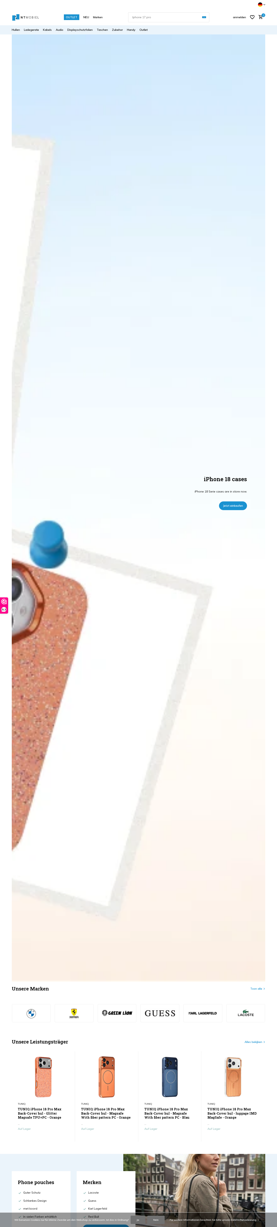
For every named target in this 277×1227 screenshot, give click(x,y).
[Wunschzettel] (252, 17)
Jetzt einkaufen (233, 505)
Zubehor (117, 30)
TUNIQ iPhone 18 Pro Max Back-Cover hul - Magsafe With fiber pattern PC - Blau (166, 1113)
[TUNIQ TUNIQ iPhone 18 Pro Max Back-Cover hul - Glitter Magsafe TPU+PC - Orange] (43, 1077)
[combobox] (168, 17)
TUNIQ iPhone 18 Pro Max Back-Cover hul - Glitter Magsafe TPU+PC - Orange (39, 1113)
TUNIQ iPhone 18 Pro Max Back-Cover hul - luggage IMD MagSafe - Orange (232, 1113)
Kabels (47, 30)
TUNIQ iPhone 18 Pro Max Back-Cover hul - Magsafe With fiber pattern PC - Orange (106, 1113)
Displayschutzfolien (80, 30)
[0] (260, 17)
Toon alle (256, 988)
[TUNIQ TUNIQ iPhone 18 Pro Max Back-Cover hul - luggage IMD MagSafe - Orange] (233, 1077)
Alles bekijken (253, 1042)
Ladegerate (31, 30)
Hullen (16, 30)
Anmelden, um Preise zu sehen (43, 1137)
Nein (156, 1219)
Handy (131, 30)
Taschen (102, 30)
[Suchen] (204, 17)
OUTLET (71, 17)
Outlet (144, 30)
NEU (86, 17)
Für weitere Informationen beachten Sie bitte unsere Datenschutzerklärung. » (214, 1219)
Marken (98, 17)
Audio (59, 30)
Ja (138, 1219)
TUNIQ (22, 1103)
